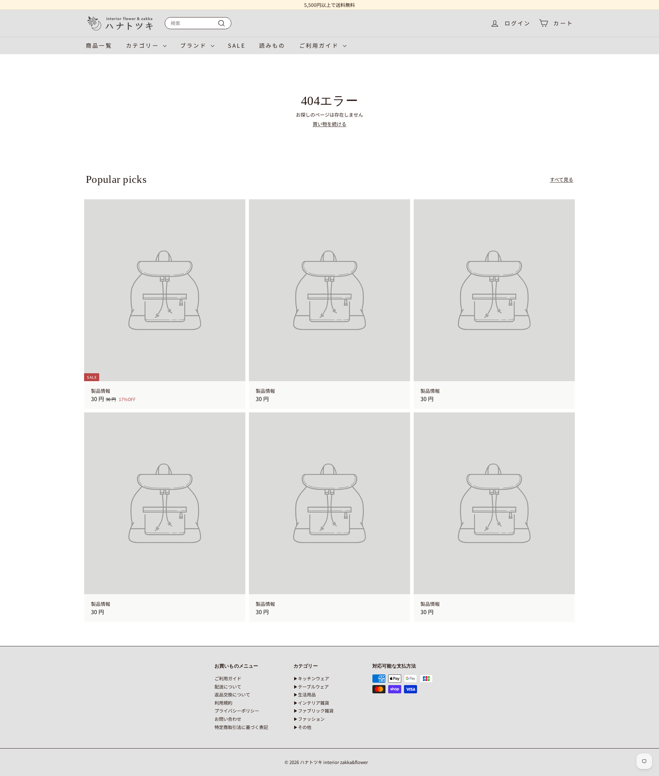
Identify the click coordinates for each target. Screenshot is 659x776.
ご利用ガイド (320, 45)
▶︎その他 (302, 727)
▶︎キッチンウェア (311, 678)
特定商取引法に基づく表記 (241, 727)
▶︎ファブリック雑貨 (313, 710)
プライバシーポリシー (237, 710)
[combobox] (198, 23)
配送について (228, 686)
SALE (236, 45)
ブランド (194, 45)
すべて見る (561, 180)
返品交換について (232, 694)
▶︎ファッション (309, 719)
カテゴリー (143, 45)
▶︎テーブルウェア (311, 686)
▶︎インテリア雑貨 (311, 702)
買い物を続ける (329, 123)
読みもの (272, 45)
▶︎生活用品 (304, 694)
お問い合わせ (228, 719)
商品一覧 (99, 45)
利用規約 (223, 702)
